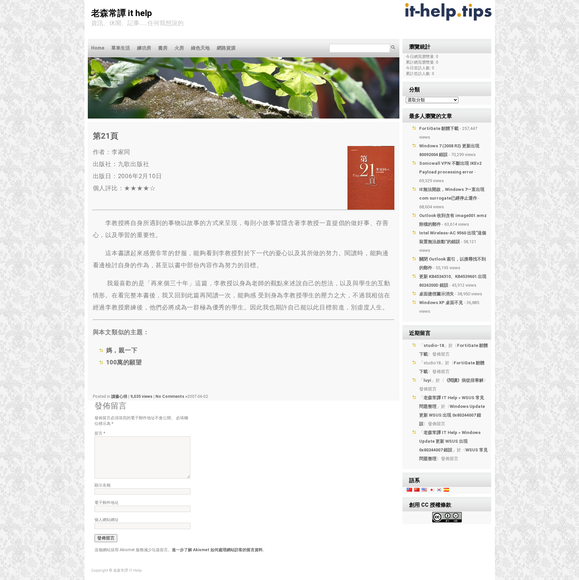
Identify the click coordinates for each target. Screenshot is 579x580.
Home (97, 48)
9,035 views (141, 396)
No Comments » (171, 396)
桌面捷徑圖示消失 (436, 293)
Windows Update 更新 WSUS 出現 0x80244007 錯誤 (452, 415)
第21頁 (105, 136)
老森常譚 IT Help (121, 13)
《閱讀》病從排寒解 (464, 380)
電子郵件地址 (106, 502)
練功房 (144, 48)
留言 (99, 433)
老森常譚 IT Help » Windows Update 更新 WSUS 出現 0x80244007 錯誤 (449, 441)
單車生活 (120, 48)
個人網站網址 (106, 519)
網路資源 (226, 48)
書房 (163, 48)
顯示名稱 (102, 485)
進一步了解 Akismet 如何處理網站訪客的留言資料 (217, 550)
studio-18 (434, 345)
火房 (179, 48)
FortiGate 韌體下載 (439, 128)
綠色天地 (200, 48)
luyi (427, 380)
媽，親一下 (122, 350)
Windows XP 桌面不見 (441, 302)
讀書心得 (119, 396)
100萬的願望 (124, 362)
